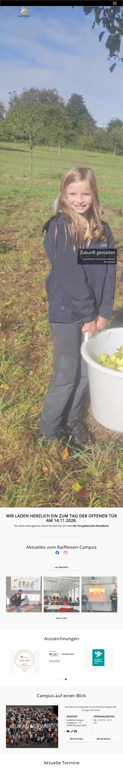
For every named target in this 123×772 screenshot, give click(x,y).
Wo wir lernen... (77, 736)
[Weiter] (117, 256)
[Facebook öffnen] (57, 553)
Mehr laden (61, 618)
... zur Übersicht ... (61, 567)
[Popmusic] (100, 595)
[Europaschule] (61, 660)
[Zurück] (5, 256)
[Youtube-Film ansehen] (32, 724)
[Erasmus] (98, 652)
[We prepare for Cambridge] (24, 657)
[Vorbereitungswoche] (62, 595)
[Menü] (114, 3)
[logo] (24, 16)
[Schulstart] (25, 595)
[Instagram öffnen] (66, 553)
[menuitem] (114, 3)
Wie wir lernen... (104, 736)
